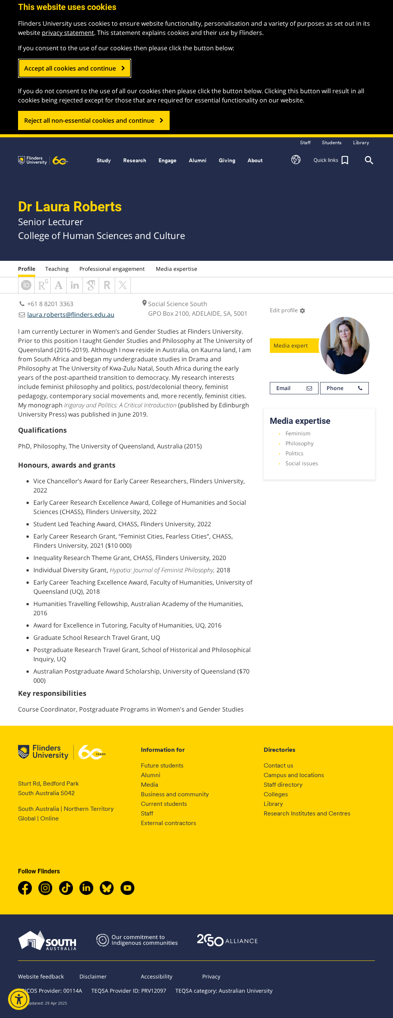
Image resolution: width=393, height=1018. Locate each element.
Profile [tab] (26, 268)
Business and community (175, 794)
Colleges (276, 794)
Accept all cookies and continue (70, 68)
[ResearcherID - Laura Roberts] (107, 291)
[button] (296, 160)
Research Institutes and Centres (307, 813)
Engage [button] (168, 160)
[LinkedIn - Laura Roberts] (75, 291)
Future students (162, 765)
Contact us (278, 765)
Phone (335, 388)
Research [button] (134, 160)
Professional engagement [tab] (112, 268)
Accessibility (156, 976)
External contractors (168, 823)
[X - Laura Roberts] (122, 291)
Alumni (150, 775)
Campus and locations (294, 775)
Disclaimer (93, 976)
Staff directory (283, 784)
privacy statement (68, 32)
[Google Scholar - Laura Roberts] (91, 291)
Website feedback (41, 976)
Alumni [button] (197, 160)
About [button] (255, 160)
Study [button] (104, 160)
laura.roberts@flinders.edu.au (70, 314)
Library (273, 803)
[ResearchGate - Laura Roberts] (42, 291)
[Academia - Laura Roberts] (58, 291)
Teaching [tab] (57, 268)
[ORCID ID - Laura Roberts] (26, 291)
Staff (147, 813)
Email (283, 388)
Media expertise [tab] (176, 268)
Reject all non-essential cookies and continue (89, 120)
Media (149, 784)
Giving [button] (227, 160)
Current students (164, 803)
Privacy (211, 976)
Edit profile (287, 310)
